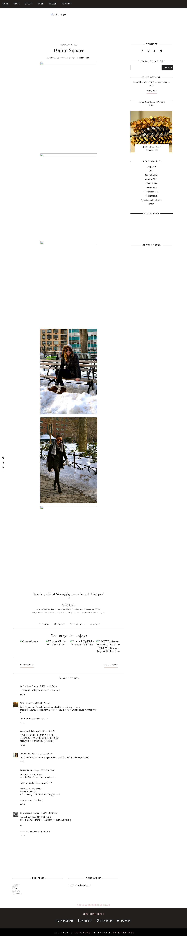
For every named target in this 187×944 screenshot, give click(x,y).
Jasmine (15, 885)
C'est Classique (82, 932)
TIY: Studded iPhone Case (151, 103)
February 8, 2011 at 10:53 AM (45, 813)
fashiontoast (151, 195)
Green (34, 641)
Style (17, 4)
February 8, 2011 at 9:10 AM (42, 770)
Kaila (14, 888)
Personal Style (69, 45)
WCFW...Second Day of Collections (108, 649)
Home (5, 4)
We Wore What (151, 179)
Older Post (111, 665)
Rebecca (16, 891)
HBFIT (151, 204)
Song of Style (151, 175)
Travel (52, 4)
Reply (22, 694)
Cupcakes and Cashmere (151, 200)
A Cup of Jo (151, 166)
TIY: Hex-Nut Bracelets (152, 148)
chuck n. (23, 753)
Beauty (29, 4)
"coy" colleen (25, 686)
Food (41, 4)
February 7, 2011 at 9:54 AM (40, 753)
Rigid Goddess (26, 813)
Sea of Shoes (151, 183)
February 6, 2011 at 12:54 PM (44, 686)
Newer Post (27, 665)
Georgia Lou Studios (122, 932)
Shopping (67, 4)
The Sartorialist (151, 191)
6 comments (83, 58)
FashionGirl (25, 770)
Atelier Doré (151, 187)
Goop (151, 170)
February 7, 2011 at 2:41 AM (43, 731)
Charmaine (17, 893)
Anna (22, 703)
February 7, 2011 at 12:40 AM (37, 703)
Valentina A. (25, 731)
